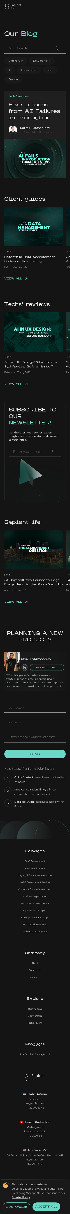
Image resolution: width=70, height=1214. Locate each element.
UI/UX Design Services (35, 924)
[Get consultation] (52, 451)
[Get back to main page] (13, 6)
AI (10, 70)
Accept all (46, 1206)
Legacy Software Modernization (35, 875)
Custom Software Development (35, 889)
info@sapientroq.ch (35, 1131)
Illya (6, 267)
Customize (16, 1207)
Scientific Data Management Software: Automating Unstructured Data (29, 261)
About (35, 963)
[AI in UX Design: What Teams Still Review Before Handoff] (33, 332)
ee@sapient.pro (34, 1103)
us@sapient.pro (34, 1159)
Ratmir (8, 372)
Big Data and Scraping (35, 910)
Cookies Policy (21, 1197)
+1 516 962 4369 (35, 1164)
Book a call (47, 667)
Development (41, 60)
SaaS (50, 70)
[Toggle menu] (63, 6)
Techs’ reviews (19, 96)
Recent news (35, 1008)
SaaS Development (35, 861)
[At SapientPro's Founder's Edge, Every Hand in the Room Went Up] (33, 549)
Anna (7, 590)
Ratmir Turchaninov (35, 128)
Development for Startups (35, 917)
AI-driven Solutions (35, 868)
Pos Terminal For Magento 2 (35, 1054)
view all (13, 278)
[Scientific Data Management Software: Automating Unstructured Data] (33, 226)
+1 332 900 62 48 (35, 1107)
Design (13, 79)
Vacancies (35, 977)
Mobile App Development (35, 931)
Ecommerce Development (35, 903)
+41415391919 (35, 1135)
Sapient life (22, 522)
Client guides (24, 199)
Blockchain (16, 60)
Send (35, 754)
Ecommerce (29, 70)
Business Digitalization (35, 896)
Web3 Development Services (35, 882)
